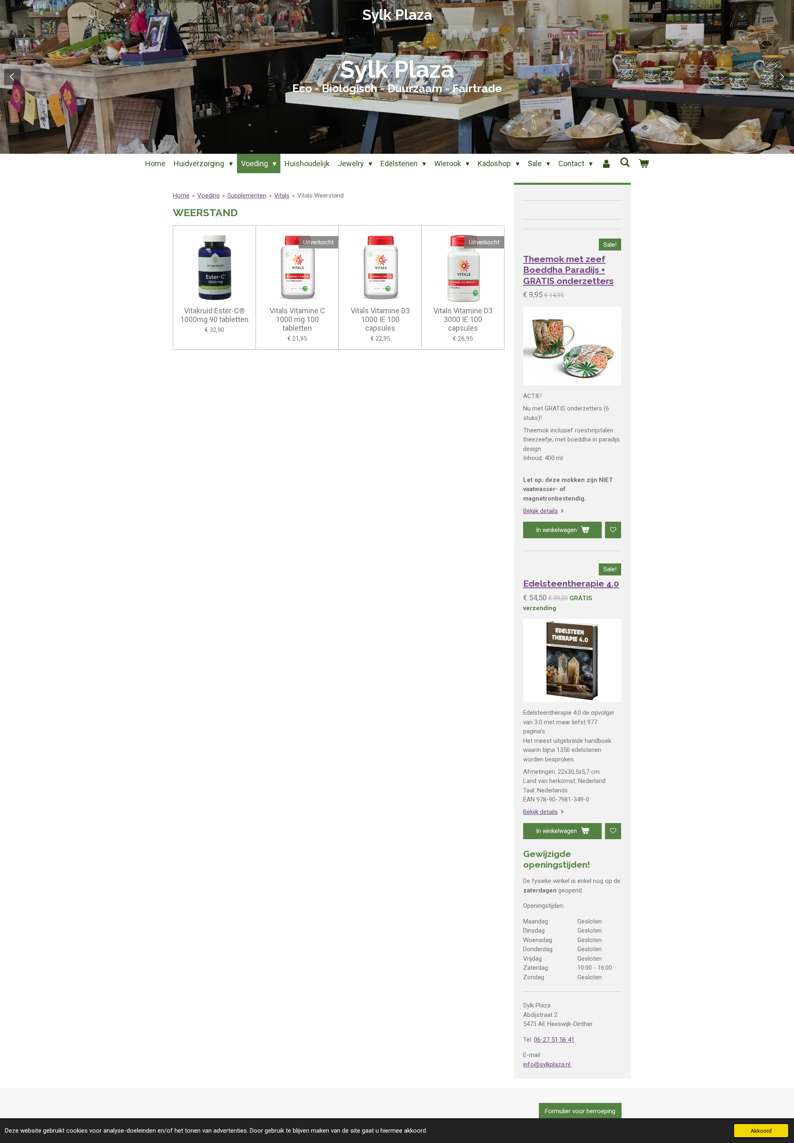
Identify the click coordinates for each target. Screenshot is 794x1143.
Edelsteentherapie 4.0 (571, 583)
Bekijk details (540, 511)
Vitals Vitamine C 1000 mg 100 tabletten (297, 319)
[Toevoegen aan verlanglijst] (613, 530)
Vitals (281, 195)
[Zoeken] (624, 162)
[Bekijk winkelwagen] (643, 163)
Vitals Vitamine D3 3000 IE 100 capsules (463, 319)
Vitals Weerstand (320, 195)
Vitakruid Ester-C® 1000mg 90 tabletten (214, 315)
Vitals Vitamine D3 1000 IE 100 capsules (380, 319)
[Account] (606, 163)
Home (181, 195)
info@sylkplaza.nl (547, 1064)
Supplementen (246, 195)
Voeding (208, 195)
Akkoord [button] (761, 1130)
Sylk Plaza (397, 14)
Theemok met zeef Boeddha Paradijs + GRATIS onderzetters (568, 270)
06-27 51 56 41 (554, 1039)
